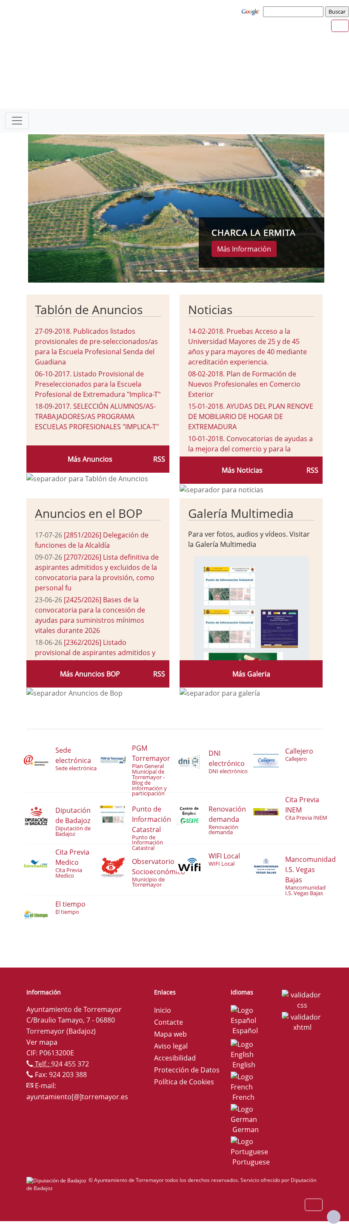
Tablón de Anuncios (89, 309)
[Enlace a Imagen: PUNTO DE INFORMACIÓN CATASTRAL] (229, 585)
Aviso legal (171, 1046)
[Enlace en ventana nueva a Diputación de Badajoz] (57, 1180)
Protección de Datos (187, 1070)
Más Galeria (251, 674)
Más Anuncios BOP (90, 674)
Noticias (210, 309)
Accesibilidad (175, 1058)
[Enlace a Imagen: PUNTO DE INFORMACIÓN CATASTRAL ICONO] (229, 628)
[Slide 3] (191, 271)
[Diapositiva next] (302, 208)
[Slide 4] (206, 271)
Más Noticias (242, 470)
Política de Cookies (184, 1081)
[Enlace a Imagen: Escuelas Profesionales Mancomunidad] (279, 628)
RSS (159, 459)
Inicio (162, 1010)
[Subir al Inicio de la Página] (333, 1217)
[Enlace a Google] (251, 11)
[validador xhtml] (302, 1021)
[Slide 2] (176, 271)
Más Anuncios (90, 459)
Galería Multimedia (241, 513)
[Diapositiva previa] (50, 208)
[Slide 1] (160, 271)
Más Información (244, 249)
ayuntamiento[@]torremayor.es (77, 1096)
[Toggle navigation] (17, 120)
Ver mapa (41, 1042)
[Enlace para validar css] (302, 999)
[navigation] (294, 11)
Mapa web (170, 1034)
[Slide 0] (145, 271)
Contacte (168, 1022)
